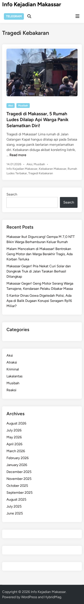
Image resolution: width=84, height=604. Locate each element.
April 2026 (14, 444)
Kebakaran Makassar (52, 169)
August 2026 (16, 423)
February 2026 (17, 458)
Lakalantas (14, 376)
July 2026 (14, 430)
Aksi (10, 105)
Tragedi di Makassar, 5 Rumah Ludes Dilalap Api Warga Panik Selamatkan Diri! (37, 119)
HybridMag (52, 597)
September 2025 (19, 492)
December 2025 (18, 472)
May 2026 (14, 437)
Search (11, 194)
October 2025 (17, 486)
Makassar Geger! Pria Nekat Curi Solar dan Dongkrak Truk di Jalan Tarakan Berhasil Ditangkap (38, 271)
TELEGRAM (14, 16)
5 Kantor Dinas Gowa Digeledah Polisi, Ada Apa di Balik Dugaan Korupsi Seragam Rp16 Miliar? (39, 300)
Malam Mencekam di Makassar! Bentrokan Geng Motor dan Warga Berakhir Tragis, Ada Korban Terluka (39, 254)
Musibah (23, 105)
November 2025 (18, 479)
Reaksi (11, 390)
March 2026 (15, 451)
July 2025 (14, 506)
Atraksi (11, 362)
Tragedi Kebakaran (40, 173)
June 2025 (14, 513)
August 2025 (16, 499)
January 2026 (16, 465)
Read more (17, 155)
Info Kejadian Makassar (31, 4)
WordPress (29, 597)
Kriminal (12, 369)
